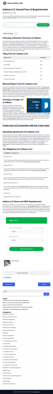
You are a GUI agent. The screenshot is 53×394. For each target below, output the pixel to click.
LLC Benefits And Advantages (9, 346)
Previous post (9, 284)
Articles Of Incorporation (8, 314)
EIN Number (5, 333)
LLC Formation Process (8, 351)
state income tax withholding (39, 170)
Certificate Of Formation (8, 325)
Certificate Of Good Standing (9, 327)
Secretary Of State (7, 373)
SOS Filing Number (7, 378)
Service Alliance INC (15, 3)
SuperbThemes (37, 391)
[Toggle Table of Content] (15, 34)
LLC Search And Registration (9, 362)
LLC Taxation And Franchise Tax (10, 365)
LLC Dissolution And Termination (10, 349)
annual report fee (17, 44)
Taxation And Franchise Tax (9, 383)
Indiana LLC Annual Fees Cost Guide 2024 (12, 305)
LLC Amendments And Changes (10, 341)
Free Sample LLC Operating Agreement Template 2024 (15, 309)
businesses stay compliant (15, 118)
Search (5, 291)
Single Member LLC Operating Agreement (12, 375)
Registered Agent (6, 370)
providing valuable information (10, 17)
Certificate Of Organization (9, 330)
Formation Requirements (8, 338)
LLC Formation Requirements (9, 354)
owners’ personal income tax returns (32, 161)
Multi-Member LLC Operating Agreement (12, 367)
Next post (44, 284)
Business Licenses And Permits (10, 316)
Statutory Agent (6, 381)
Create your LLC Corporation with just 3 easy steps (26, 125)
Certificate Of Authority (8, 322)
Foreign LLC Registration (8, 335)
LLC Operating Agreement (8, 357)
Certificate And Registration (9, 319)
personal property (24, 186)
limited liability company (33, 206)
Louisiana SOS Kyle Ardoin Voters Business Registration (16, 300)
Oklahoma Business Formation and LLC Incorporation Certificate (18, 307)
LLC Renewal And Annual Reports (10, 359)
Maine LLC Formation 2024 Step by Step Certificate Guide (16, 302)
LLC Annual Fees (7, 277)
